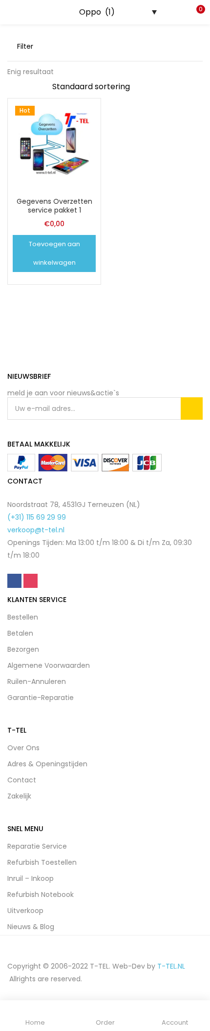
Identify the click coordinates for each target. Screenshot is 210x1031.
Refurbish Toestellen (42, 862)
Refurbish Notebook (40, 894)
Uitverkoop (25, 910)
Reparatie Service (37, 846)
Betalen (20, 633)
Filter (25, 46)
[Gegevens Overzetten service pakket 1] (54, 144)
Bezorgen (23, 649)
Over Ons (23, 748)
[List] (199, 46)
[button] (195, 12)
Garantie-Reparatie (40, 697)
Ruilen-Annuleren (36, 681)
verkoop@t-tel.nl (35, 530)
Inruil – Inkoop (30, 878)
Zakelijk (19, 796)
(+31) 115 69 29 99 (36, 517)
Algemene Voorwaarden (48, 665)
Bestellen (22, 617)
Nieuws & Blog (30, 927)
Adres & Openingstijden (47, 764)
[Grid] (183, 46)
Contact (21, 780)
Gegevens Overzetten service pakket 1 (54, 205)
